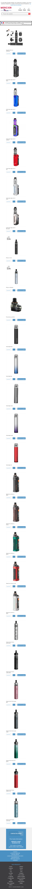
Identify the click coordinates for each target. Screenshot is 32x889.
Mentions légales (15, 858)
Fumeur (10, 866)
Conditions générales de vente (15, 856)
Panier (24, 10)
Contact (15, 851)
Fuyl (11, 871)
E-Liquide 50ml (11, 878)
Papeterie (11, 881)
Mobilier (21, 883)
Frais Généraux (21, 881)
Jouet (21, 871)
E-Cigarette (11, 876)
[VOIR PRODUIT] (16, 38)
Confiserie (11, 868)
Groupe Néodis (15, 854)
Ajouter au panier (21, 53)
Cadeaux (21, 866)
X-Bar (11, 874)
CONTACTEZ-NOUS (16, 833)
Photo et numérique (21, 878)
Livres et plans (21, 874)
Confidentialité (15, 857)
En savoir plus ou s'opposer (21, 4)
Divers (21, 869)
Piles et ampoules (10, 883)
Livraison (15, 860)
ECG (11, 869)
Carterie (21, 868)
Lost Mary (11, 873)
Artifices (10, 884)
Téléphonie (21, 879)
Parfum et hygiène (21, 876)
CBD (11, 879)
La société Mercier (15, 853)
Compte (20, 10)
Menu (29, 10)
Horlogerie (21, 873)
